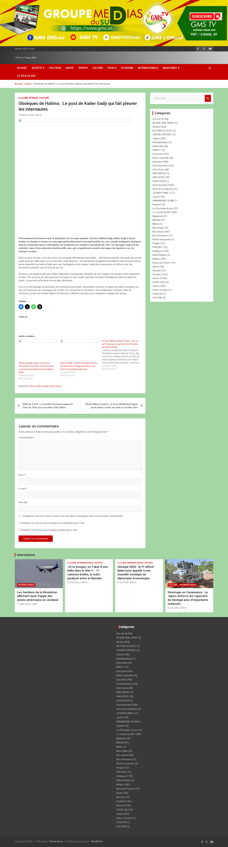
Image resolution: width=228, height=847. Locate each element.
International (26, 555)
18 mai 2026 (73, 582)
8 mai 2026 (122, 582)
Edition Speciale (160, 157)
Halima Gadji (43, 386)
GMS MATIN (158, 173)
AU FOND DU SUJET (162, 130)
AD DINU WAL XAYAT (163, 123)
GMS (34, 604)
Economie (157, 154)
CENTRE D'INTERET (162, 134)
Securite (156, 270)
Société (37, 68)
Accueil (22, 68)
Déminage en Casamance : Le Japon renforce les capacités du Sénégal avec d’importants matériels (188, 598)
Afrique (33, 98)
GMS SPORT (158, 177)
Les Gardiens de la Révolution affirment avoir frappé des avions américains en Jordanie (37, 596)
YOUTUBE (157, 297)
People (111, 68)
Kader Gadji (55, 386)
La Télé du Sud (26, 75)
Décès (33, 386)
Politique (55, 68)
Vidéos (156, 286)
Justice (156, 196)
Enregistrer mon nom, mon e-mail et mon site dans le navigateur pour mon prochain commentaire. (73, 516)
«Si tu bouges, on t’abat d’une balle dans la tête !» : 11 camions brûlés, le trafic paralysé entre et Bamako (87, 572)
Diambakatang (159, 142)
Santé (70, 68)
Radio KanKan (159, 255)
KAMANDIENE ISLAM (163, 200)
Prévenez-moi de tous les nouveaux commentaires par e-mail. (53, 523)
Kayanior (156, 204)
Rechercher (208, 98)
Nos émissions (160, 235)
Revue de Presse (161, 262)
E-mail (23, 488)
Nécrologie (157, 227)
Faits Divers (158, 169)
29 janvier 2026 (26, 115)
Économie (127, 68)
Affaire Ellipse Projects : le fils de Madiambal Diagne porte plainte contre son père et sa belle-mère (111, 406)
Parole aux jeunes (161, 239)
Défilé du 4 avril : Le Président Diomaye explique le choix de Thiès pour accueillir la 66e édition (47, 406)
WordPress (97, 841)
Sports (83, 68)
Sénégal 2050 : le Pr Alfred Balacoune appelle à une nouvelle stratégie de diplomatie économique (135, 572)
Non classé (158, 231)
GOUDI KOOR (158, 181)
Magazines (170, 68)
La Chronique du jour (163, 208)
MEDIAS (156, 220)
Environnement (160, 165)
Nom (22, 475)
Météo (155, 224)
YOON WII (157, 293)
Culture (97, 68)
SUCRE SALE (158, 282)
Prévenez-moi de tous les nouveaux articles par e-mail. (49, 530)
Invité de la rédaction (163, 189)
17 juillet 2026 (24, 604)
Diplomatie (157, 146)
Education (157, 161)
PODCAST (157, 247)
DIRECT (156, 150)
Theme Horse (56, 841)
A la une (23, 98)
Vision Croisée (159, 290)
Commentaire (26, 437)
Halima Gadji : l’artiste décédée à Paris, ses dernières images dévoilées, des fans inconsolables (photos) (79, 366)
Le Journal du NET (161, 212)
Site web (23, 502)
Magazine (157, 216)
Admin (38, 115)
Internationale (148, 68)
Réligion (156, 258)
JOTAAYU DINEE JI (161, 192)
